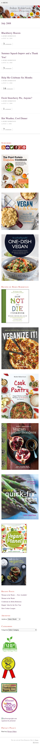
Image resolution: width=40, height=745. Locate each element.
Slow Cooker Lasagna (8, 608)
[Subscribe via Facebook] (16, 149)
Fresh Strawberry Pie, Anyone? (16, 97)
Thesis (36, 740)
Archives (4, 619)
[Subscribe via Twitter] (12, 149)
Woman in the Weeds (8, 598)
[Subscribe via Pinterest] (24, 149)
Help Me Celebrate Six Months (16, 77)
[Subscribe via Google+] (20, 149)
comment (7, 109)
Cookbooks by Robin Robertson (11, 602)
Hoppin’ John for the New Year (11, 605)
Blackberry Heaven (10, 32)
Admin (36, 742)
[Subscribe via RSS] (3, 149)
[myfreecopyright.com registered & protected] (20, 719)
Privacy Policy (12, 731)
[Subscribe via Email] (8, 149)
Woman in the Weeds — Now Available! (14, 595)
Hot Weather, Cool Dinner (14, 118)
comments (7, 44)
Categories (4, 630)
